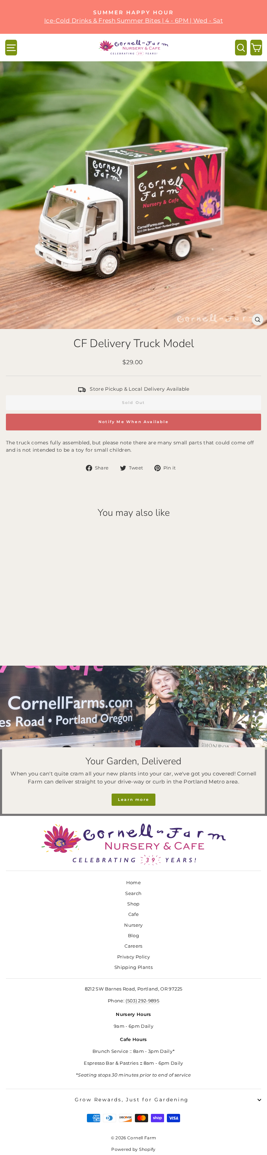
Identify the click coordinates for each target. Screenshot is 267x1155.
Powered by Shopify (133, 1149)
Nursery (133, 925)
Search (133, 893)
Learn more (133, 799)
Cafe (133, 914)
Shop (133, 904)
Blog (133, 935)
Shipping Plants (133, 967)
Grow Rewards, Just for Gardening (132, 1099)
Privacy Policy (133, 956)
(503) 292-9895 (142, 1000)
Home (133, 882)
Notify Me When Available (133, 421)
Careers (133, 946)
